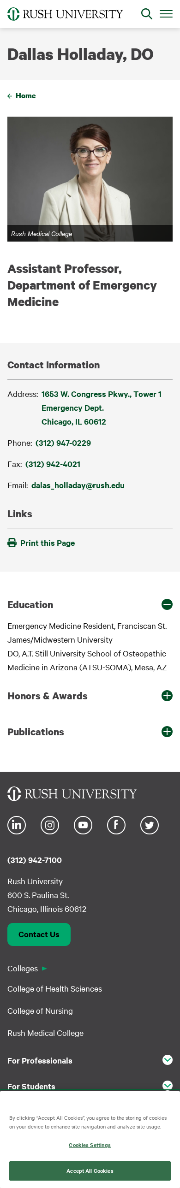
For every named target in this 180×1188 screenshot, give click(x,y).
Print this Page (47, 542)
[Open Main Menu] (166, 13)
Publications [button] (35, 731)
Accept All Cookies (89, 1170)
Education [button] (30, 604)
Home (26, 95)
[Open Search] (146, 13)
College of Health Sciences (54, 988)
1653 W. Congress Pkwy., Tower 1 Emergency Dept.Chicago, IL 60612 (102, 407)
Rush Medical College (45, 1032)
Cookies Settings (90, 1144)
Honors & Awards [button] (47, 695)
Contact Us (39, 934)
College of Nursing (40, 1010)
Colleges (22, 968)
